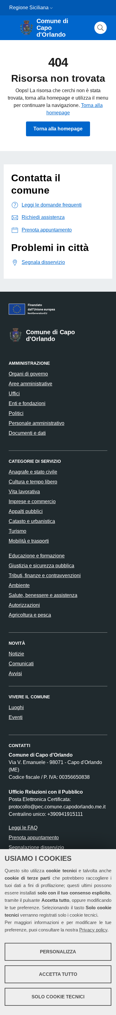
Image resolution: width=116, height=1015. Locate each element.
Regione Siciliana (29, 7)
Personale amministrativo (36, 423)
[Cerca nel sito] (100, 28)
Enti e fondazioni (27, 403)
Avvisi (15, 673)
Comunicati (21, 663)
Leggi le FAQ (23, 827)
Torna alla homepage (58, 128)
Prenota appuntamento (34, 837)
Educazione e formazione (37, 555)
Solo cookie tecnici (58, 996)
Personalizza (58, 951)
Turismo (17, 531)
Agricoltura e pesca (30, 615)
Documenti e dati (27, 433)
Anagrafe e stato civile (33, 472)
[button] (51, 8)
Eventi (16, 717)
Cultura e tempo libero (33, 481)
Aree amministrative (30, 383)
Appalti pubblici (26, 511)
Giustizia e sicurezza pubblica (41, 565)
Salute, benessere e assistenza (43, 595)
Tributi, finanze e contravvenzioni (45, 575)
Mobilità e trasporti (29, 541)
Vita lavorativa (24, 491)
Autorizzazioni (24, 605)
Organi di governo (28, 373)
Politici (16, 413)
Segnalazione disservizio (36, 847)
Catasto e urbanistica (32, 521)
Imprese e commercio (32, 501)
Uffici (14, 393)
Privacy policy (93, 929)
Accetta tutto (58, 974)
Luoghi (16, 707)
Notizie (16, 653)
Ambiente (19, 585)
